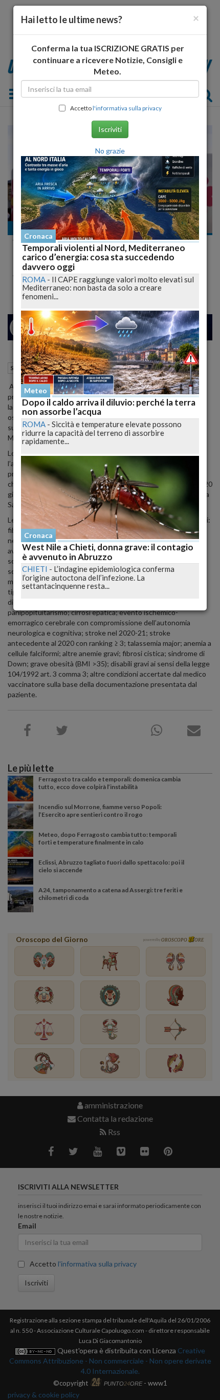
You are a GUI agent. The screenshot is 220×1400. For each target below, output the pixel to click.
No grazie (110, 150)
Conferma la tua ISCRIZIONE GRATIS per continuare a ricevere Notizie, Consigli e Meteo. (107, 59)
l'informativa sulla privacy (127, 108)
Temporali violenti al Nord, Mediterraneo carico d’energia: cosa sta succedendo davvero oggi (103, 257)
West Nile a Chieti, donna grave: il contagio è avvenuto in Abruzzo (107, 552)
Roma (34, 279)
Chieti (35, 568)
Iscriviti (110, 129)
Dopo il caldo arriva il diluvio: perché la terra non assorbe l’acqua (108, 407)
